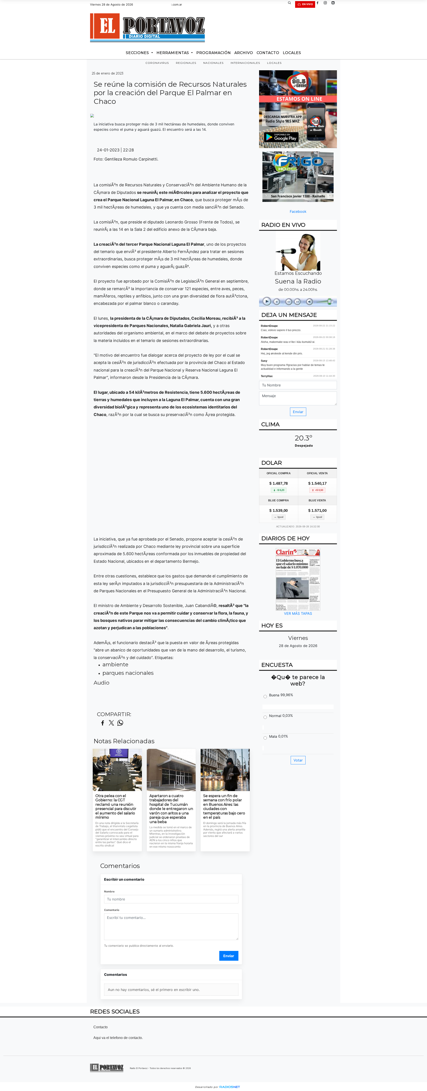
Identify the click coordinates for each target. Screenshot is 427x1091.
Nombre (109, 891)
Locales (274, 62)
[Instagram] (327, 4)
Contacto (268, 53)
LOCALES (292, 53)
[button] (291, 4)
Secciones (138, 53)
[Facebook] (319, 4)
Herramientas (173, 53)
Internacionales (245, 62)
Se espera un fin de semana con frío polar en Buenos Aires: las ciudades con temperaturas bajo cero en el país (224, 807)
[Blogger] (334, 4)
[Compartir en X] (111, 723)
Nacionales (213, 62)
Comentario (111, 910)
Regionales (186, 62)
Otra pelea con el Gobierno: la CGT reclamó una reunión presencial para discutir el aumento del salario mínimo (115, 807)
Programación (213, 53)
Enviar (228, 956)
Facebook (298, 211)
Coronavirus (157, 62)
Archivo (243, 53)
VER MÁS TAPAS (298, 613)
